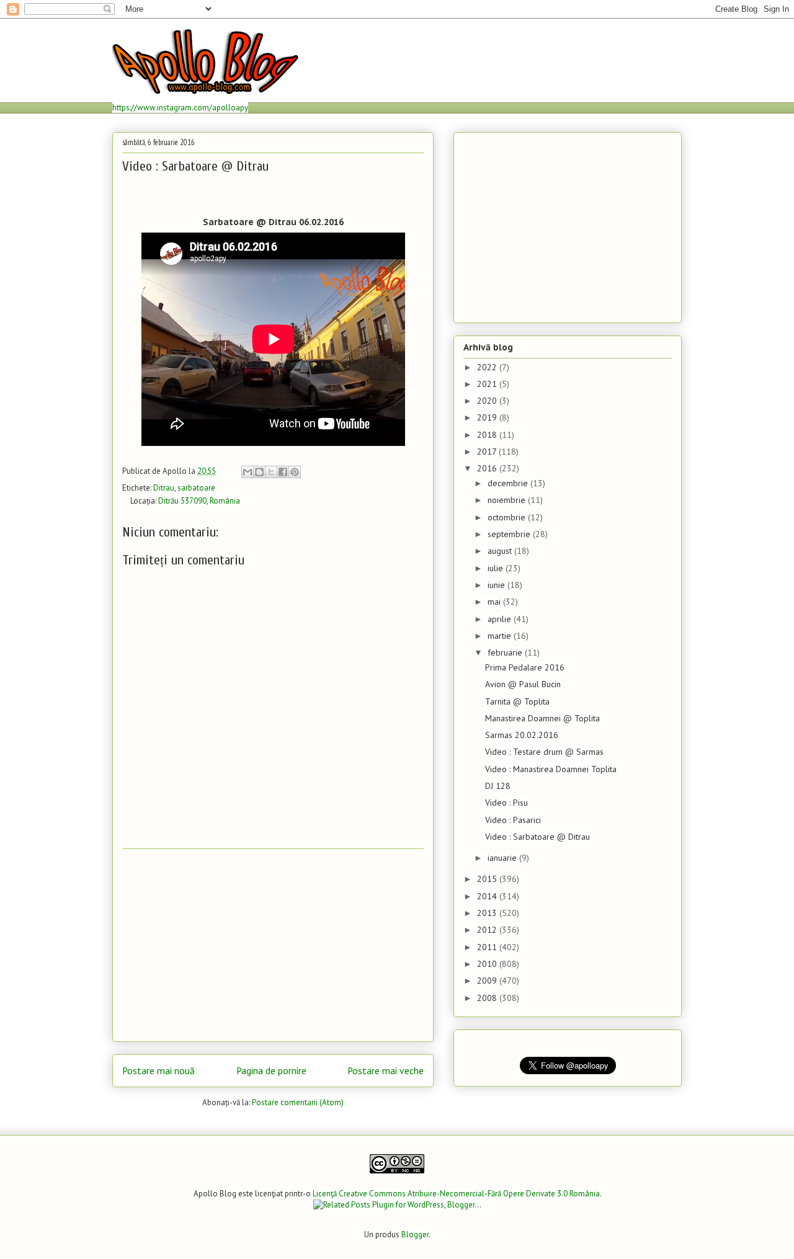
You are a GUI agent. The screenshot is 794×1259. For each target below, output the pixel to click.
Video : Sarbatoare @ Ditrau (537, 836)
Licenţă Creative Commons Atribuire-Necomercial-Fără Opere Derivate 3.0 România (456, 1193)
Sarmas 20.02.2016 (521, 735)
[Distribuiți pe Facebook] (283, 472)
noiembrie (508, 499)
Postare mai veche (385, 1070)
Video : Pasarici (513, 819)
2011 (488, 947)
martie (501, 635)
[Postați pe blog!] (259, 472)
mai (495, 601)
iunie (497, 584)
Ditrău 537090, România (199, 501)
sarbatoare (196, 488)
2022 (488, 367)
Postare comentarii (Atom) (298, 1102)
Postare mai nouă (158, 1070)
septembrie (510, 534)
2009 (488, 980)
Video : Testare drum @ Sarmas (544, 751)
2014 (488, 896)
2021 (488, 383)
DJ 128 (498, 785)
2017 (488, 451)
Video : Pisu (506, 802)
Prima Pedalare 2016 (524, 667)
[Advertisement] (273, 945)
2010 (488, 963)
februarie (506, 652)
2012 (488, 929)
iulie (497, 568)
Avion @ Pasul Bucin (523, 684)
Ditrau (163, 488)
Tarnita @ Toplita (517, 701)
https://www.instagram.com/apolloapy (180, 107)
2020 (488, 400)
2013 (488, 913)
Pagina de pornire (271, 1070)
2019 (488, 417)
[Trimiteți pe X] (271, 472)
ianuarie (503, 857)
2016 (488, 468)
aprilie (501, 619)
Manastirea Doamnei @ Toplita (542, 718)
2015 (488, 878)
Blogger (415, 1234)
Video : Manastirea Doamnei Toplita (551, 769)
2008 (488, 997)
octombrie (508, 517)
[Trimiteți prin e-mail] (247, 472)
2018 (488, 434)
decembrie (509, 483)
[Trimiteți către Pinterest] (294, 472)
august (501, 550)
